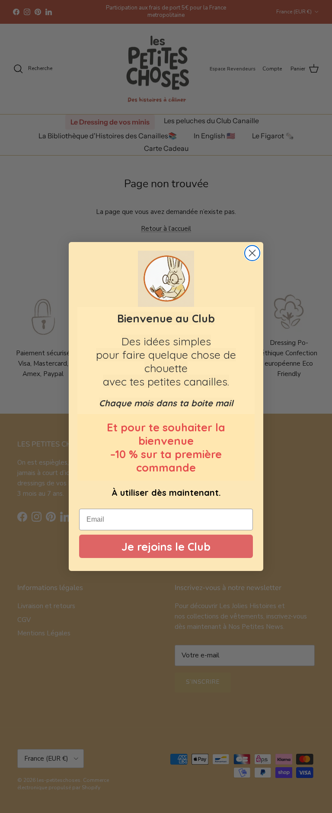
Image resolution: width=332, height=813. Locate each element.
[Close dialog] (252, 253)
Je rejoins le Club (166, 546)
